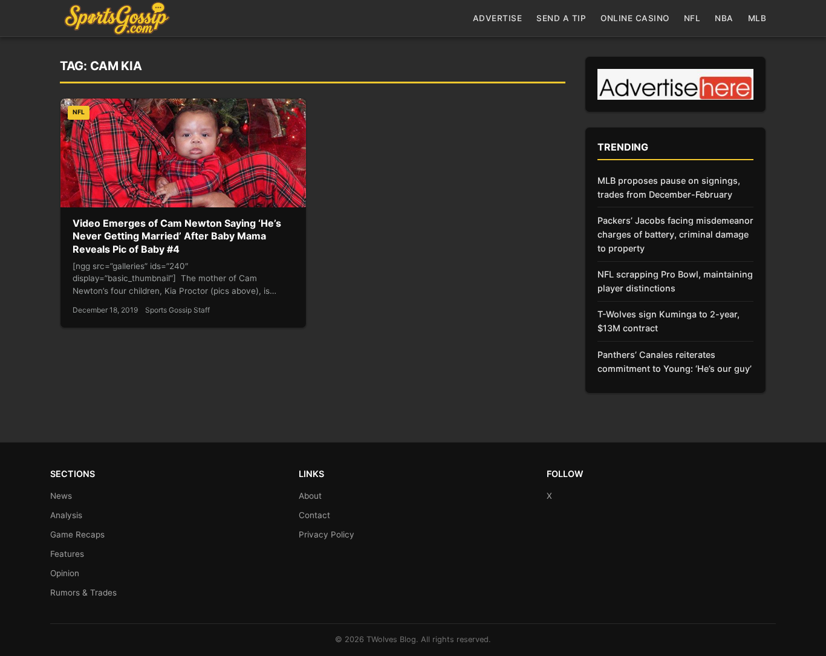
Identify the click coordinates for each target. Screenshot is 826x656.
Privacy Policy (326, 534)
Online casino (634, 18)
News (61, 496)
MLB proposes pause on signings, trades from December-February (668, 187)
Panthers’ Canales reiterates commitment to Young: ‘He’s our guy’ (674, 361)
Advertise (497, 18)
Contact (314, 515)
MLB (757, 18)
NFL (692, 18)
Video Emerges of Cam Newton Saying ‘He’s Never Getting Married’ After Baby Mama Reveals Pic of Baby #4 (177, 236)
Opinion (64, 573)
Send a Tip (561, 18)
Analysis (66, 515)
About (310, 496)
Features (67, 554)
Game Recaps (77, 534)
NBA (724, 18)
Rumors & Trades (83, 592)
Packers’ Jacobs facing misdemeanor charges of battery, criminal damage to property (675, 234)
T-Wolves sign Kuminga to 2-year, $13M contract (668, 321)
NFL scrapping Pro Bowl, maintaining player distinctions (675, 281)
